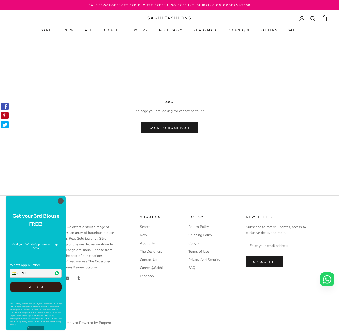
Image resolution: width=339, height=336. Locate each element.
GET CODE (35, 287)
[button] (15, 273)
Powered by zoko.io (35, 328)
